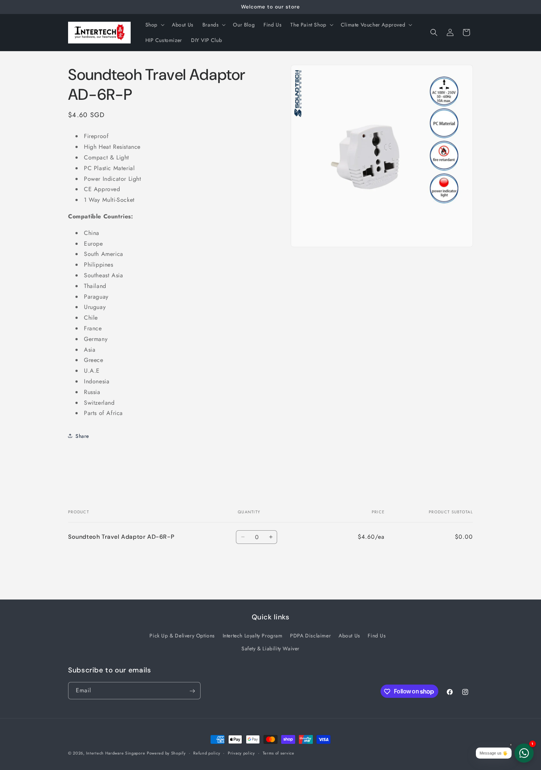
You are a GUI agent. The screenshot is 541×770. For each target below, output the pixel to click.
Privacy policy (241, 753)
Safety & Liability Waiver (270, 648)
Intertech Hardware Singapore (115, 753)
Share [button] (82, 435)
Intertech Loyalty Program (253, 635)
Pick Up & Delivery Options (182, 635)
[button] (154, 24)
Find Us (377, 635)
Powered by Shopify (166, 753)
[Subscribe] (192, 691)
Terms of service (278, 753)
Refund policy (206, 753)
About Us (349, 635)
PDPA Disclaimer (310, 635)
